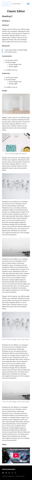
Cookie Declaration (8, 476)
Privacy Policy (20, 476)
